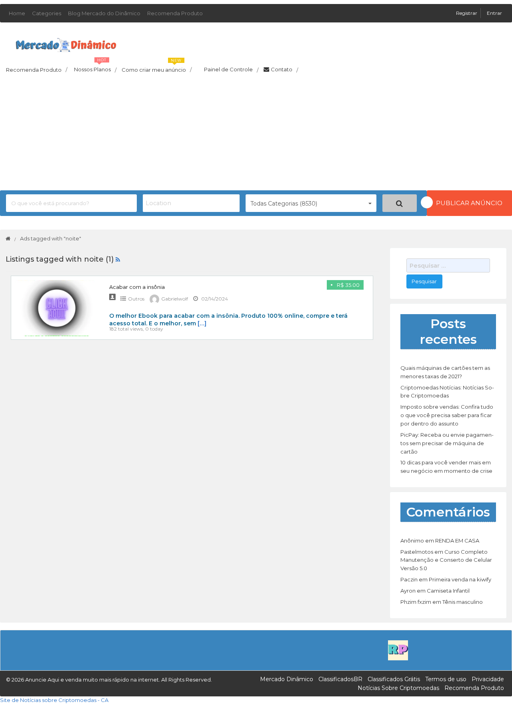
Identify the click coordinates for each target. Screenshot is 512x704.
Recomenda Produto (175, 13)
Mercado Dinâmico (286, 679)
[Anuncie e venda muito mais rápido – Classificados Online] (66, 43)
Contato (284, 69)
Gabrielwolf (174, 299)
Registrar (467, 13)
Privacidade (488, 679)
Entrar (494, 13)
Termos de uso (445, 679)
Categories (46, 13)
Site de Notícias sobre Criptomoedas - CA (54, 700)
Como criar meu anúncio (157, 67)
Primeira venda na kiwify (460, 579)
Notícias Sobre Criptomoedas (398, 688)
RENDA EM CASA (457, 540)
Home (17, 13)
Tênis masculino (462, 602)
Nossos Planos (95, 67)
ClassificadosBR (340, 679)
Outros (136, 299)
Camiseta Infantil (448, 590)
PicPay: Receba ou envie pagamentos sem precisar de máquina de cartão (447, 443)
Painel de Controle (231, 69)
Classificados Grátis (394, 679)
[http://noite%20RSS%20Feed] (118, 259)
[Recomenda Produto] (398, 649)
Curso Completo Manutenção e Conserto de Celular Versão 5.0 (446, 560)
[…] (202, 323)
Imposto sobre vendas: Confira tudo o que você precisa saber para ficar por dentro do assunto (446, 415)
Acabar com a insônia (137, 287)
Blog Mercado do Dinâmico (104, 13)
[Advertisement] (256, 134)
